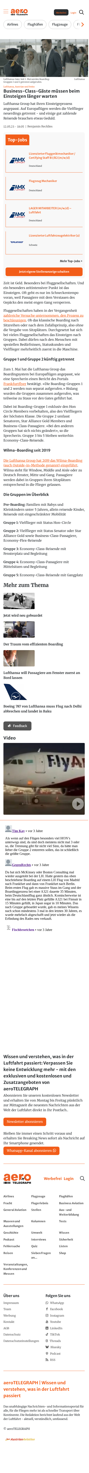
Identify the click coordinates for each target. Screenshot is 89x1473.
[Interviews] (44, 1239)
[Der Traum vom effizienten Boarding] (44, 635)
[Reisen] (16, 1255)
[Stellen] (44, 1212)
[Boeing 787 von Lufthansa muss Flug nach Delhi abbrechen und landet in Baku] (44, 700)
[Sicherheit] (72, 1239)
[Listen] (72, 1246)
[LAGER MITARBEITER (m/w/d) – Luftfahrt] (44, 215)
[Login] (69, 1179)
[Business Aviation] (72, 1203)
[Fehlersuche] (16, 1246)
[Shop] (72, 1255)
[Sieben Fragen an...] (44, 1255)
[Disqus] (44, 877)
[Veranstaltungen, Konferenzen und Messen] (16, 1269)
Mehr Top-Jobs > (71, 261)
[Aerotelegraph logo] (19, 12)
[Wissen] (72, 1232)
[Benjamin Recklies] (39, 126)
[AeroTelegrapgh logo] (17, 1179)
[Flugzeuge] (44, 1196)
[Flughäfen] (72, 1196)
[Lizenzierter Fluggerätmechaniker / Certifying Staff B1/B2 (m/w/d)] (44, 161)
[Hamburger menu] (6, 12)
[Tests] (72, 1223)
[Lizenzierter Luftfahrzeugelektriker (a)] (44, 242)
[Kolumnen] (44, 1223)
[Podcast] (16, 1239)
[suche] (81, 12)
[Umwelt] (44, 1232)
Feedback (20, 726)
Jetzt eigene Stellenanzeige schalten (44, 272)
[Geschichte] (16, 1232)
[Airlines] (16, 1196)
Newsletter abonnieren (25, 1122)
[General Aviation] (16, 1212)
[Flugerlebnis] (44, 1203)
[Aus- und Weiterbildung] (72, 1212)
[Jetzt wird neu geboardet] (44, 607)
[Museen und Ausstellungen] (16, 1223)
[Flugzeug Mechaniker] (44, 188)
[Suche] (82, 1178)
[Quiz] (44, 1246)
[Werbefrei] (53, 1179)
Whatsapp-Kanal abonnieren (29, 1151)
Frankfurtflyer (14, 384)
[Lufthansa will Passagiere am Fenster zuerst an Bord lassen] (44, 667)
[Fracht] (16, 1203)
